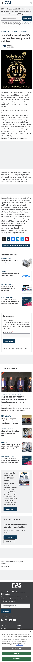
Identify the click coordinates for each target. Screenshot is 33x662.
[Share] (13, 239)
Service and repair (7, 429)
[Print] (4, 239)
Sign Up (6, 611)
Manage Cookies (16, 648)
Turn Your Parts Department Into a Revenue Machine (16, 525)
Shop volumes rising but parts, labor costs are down (10, 433)
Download (10, 509)
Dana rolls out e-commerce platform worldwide (8, 288)
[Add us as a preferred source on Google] (8, 239)
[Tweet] (22, 239)
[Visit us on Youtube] (14, 620)
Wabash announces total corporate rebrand (10, 275)
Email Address (8, 332)
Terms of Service (13, 25)
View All (9, 541)
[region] (16, 645)
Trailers (4, 271)
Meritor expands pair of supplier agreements (9, 262)
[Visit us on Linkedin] (10, 620)
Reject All (16, 653)
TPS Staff (9, 45)
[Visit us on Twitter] (6, 620)
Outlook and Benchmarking (11, 394)
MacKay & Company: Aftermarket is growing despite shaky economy (9, 421)
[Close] (31, 632)
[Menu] (2, 3)
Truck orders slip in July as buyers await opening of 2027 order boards (10, 447)
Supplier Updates (19, 32)
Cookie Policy (19, 645)
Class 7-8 (4, 442)
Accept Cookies (16, 658)
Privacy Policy (4, 25)
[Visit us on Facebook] (2, 620)
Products (5, 32)
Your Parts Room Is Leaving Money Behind (14, 531)
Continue (9, 341)
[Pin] (27, 239)
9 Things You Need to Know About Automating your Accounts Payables (10, 301)
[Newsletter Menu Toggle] (30, 3)
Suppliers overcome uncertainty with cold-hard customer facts (14, 399)
